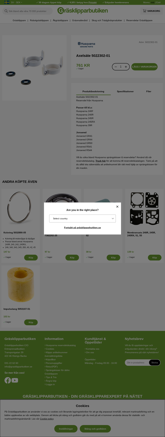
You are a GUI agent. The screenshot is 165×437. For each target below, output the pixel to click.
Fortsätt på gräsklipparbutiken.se (82, 227)
